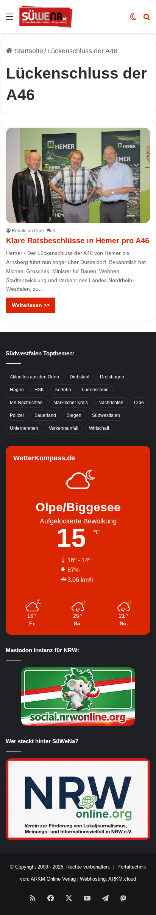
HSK (39, 389)
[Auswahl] (9, 19)
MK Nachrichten (26, 402)
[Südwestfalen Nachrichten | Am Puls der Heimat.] (46, 16)
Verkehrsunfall (63, 428)
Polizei (17, 415)
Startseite (27, 51)
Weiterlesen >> (31, 305)
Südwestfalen (106, 415)
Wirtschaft (99, 428)
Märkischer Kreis (70, 402)
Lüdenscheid (95, 389)
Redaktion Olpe (28, 230)
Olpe (139, 402)
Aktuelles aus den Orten (34, 377)
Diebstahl (79, 377)
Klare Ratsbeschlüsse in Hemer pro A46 (77, 240)
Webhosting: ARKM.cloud (108, 879)
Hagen (17, 389)
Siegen (74, 415)
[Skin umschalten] (133, 19)
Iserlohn (63, 389)
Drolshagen (112, 377)
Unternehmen (24, 428)
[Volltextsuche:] (146, 19)
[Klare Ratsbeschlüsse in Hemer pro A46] (78, 175)
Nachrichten (110, 402)
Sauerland (45, 415)
